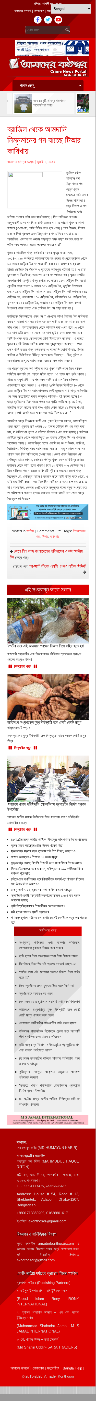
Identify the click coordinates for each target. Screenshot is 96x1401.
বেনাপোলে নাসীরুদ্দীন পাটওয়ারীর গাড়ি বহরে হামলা (47, 1023)
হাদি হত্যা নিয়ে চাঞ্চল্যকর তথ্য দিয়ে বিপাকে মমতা (48, 956)
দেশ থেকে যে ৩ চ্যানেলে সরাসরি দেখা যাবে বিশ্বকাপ (49, 1001)
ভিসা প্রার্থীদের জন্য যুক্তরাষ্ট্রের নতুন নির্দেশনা (46, 985)
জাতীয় (30, 531)
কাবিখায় (55, 536)
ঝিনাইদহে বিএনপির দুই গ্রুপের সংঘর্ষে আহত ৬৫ (47, 964)
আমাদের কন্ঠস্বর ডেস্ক (20, 162)
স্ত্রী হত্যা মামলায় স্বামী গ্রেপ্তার (30, 912)
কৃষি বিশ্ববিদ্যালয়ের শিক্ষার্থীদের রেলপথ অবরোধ (38, 906)
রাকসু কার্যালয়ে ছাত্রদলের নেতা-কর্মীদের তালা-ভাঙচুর (41, 890)
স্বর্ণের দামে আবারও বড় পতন (36, 993)
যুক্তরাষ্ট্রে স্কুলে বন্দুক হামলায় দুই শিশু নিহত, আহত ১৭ (43, 851)
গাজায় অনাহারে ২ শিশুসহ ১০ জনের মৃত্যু (34, 857)
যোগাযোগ (39, 11)
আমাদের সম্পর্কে (22, 11)
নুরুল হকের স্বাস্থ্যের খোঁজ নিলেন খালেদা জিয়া (37, 845)
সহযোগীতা (53, 1368)
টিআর (45, 536)
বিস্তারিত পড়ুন (22, 666)
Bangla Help (72, 1368)
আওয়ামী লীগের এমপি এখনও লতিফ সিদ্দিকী (57, 566)
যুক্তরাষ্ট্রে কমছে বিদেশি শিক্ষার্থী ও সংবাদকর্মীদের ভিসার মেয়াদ (46, 863)
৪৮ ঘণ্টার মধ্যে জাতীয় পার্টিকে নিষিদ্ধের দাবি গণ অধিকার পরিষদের (49, 839)
